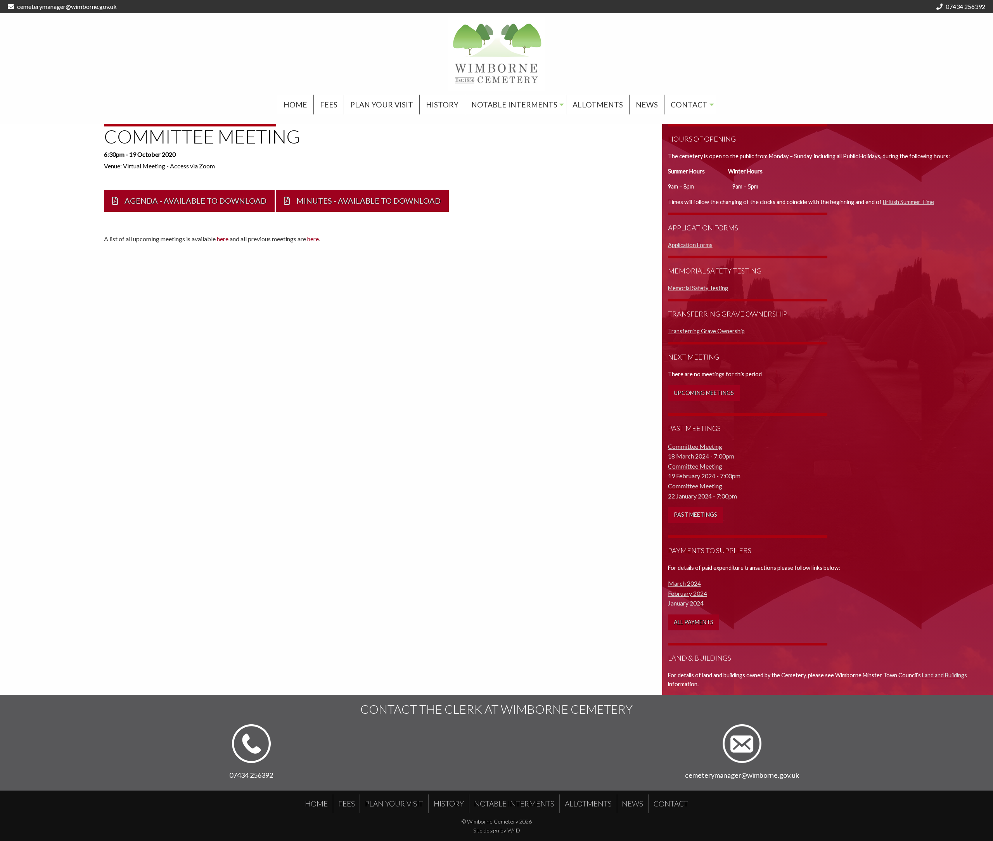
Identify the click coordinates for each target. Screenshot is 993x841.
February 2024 (687, 593)
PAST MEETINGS (695, 514)
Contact (689, 104)
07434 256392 (965, 6)
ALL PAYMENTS (693, 622)
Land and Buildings (944, 675)
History (442, 104)
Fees (328, 104)
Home (295, 104)
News (647, 104)
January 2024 (686, 603)
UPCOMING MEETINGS (704, 392)
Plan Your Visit (381, 104)
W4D (513, 830)
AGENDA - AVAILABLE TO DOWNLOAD (193, 200)
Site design (486, 830)
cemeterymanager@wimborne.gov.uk (67, 6)
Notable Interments (514, 104)
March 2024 (684, 583)
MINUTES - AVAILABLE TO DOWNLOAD (366, 200)
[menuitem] (295, 104)
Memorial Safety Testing (698, 288)
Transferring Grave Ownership (706, 331)
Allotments (598, 104)
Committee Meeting (695, 446)
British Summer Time (908, 202)
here (222, 238)
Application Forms (690, 245)
